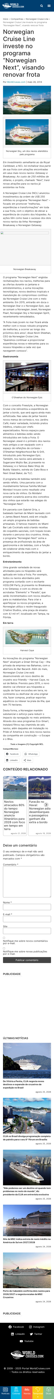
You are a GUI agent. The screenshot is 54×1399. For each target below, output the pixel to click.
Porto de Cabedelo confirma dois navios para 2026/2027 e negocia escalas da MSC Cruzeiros (26, 1294)
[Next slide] (46, 804)
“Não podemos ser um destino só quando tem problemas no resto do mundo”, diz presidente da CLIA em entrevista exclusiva (27, 1191)
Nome (7, 902)
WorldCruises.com (16, 82)
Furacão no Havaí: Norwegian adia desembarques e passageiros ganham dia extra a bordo (40, 812)
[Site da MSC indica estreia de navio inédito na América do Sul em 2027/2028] (27, 1220)
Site (5, 926)
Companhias (17, 19)
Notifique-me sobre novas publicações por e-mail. (25, 952)
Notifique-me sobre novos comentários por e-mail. (25, 942)
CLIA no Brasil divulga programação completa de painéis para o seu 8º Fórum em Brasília (27, 1138)
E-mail (7, 914)
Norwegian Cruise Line (37, 19)
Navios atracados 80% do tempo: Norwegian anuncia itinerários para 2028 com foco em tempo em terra (14, 815)
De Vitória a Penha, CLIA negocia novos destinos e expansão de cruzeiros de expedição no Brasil (23, 1084)
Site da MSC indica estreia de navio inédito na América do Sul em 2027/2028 (27, 1241)
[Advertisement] (27, 1005)
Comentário (10, 864)
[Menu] (49, 6)
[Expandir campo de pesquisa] (41, 6)
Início (5, 19)
